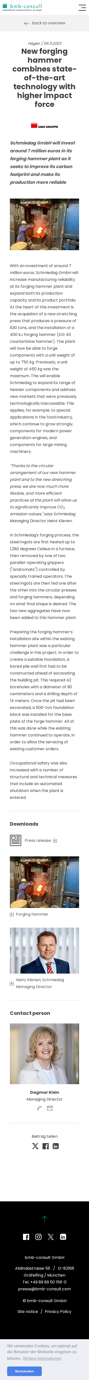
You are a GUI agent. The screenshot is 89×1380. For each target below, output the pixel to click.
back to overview (48, 23)
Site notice (28, 1311)
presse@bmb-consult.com (44, 1289)
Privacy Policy (58, 1311)
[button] (35, 1146)
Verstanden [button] (24, 1371)
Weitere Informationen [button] (42, 1358)
